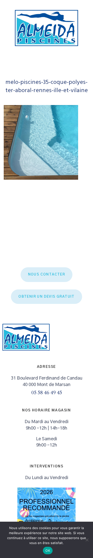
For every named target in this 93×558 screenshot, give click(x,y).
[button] (87, 62)
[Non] (86, 539)
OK (47, 551)
